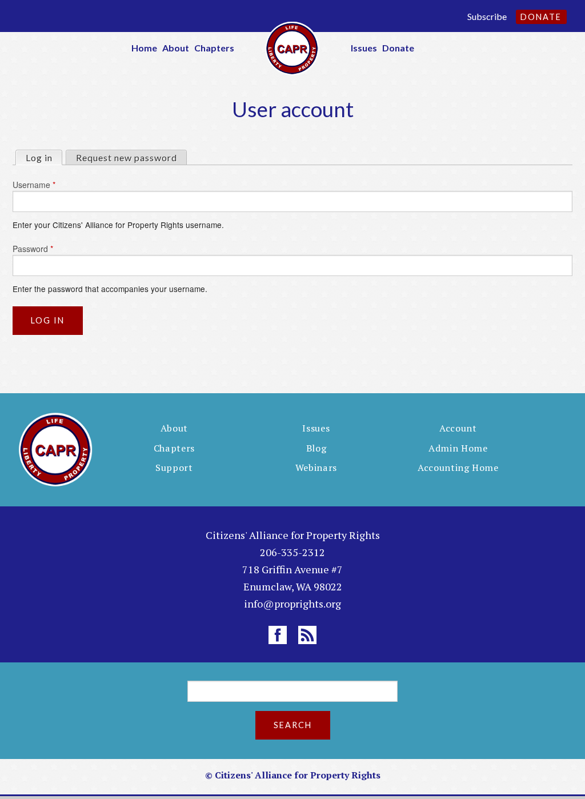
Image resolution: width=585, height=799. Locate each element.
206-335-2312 (292, 552)
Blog (316, 448)
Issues (364, 47)
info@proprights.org (292, 603)
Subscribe (487, 16)
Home (144, 47)
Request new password (126, 157)
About (175, 47)
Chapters (214, 47)
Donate (541, 17)
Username (34, 184)
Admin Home (458, 448)
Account (458, 428)
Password (33, 248)
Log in (44, 157)
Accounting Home (458, 467)
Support (174, 467)
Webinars (316, 467)
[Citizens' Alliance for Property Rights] (292, 47)
